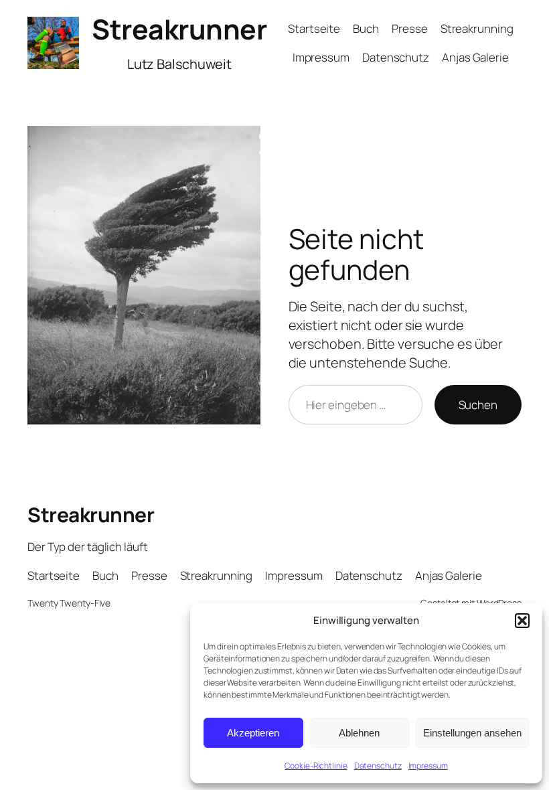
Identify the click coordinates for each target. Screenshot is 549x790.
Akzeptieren (253, 732)
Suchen (478, 404)
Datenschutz (378, 765)
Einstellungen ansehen (472, 732)
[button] (522, 620)
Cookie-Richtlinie (316, 765)
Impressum (428, 765)
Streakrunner (179, 29)
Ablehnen (359, 732)
